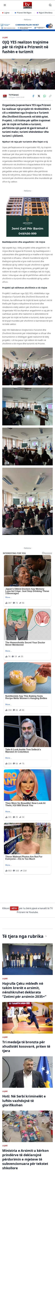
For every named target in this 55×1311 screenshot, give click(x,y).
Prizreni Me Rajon (24, 12)
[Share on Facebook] (33, 96)
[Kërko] (50, 5)
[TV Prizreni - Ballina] (27, 5)
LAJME (5, 37)
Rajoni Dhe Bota (45, 12)
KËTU (14, 908)
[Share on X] (38, 96)
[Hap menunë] (4, 5)
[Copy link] (50, 96)
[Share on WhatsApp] (44, 96)
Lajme (6, 12)
